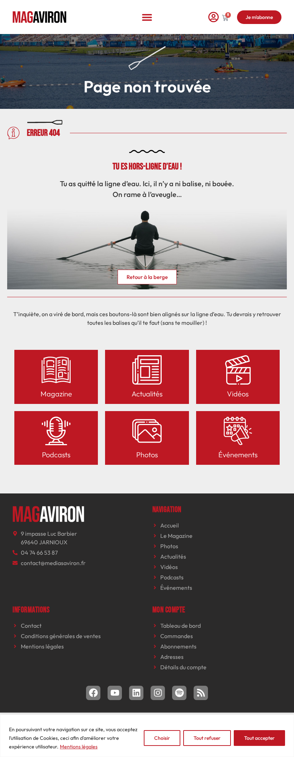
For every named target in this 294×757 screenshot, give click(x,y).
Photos (147, 454)
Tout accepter (259, 738)
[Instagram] (158, 693)
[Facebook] (93, 693)
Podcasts (56, 454)
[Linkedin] (136, 693)
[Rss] (201, 693)
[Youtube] (115, 693)
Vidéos (237, 393)
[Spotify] (179, 693)
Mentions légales (79, 746)
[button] (147, 17)
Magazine (56, 393)
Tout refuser (207, 738)
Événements (237, 454)
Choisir (162, 738)
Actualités (147, 393)
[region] (147, 735)
